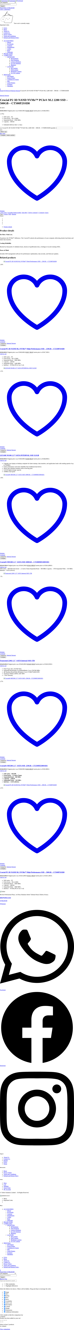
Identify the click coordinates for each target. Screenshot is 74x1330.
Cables (9, 49)
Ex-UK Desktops (16, 63)
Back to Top (3, 1279)
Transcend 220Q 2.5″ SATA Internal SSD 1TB (17, 661)
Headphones (10, 47)
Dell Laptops (14, 70)
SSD (9, 214)
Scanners (9, 84)
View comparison (5, 1329)
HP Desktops (14, 58)
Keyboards (10, 44)
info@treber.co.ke (5, 897)
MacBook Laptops (16, 71)
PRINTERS (7, 74)
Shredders (10, 86)
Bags (8, 50)
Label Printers (11, 83)
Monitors (13, 65)
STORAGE (7, 90)
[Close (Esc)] (6, 1320)
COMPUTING (8, 55)
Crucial (5, 214)
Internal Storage (15, 90)
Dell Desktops (15, 60)
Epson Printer (11, 78)
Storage (14, 214)
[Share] (4, 1320)
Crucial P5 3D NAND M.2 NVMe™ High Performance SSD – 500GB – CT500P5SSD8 (32, 872)
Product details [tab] (8, 227)
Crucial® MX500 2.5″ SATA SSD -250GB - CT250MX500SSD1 (24, 766)
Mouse (9, 42)
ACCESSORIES (8, 41)
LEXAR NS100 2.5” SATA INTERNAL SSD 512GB (19, 455)
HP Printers (10, 76)
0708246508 (3, 900)
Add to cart (3, 131)
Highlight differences (11, 1286)
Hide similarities (10, 1284)
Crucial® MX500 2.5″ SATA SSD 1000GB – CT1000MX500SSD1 (24, 562)
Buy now (2, 133)
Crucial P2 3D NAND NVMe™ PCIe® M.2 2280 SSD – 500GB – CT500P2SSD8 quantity (28, 128)
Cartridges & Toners (13, 79)
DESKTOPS (11, 57)
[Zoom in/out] (0, 1320)
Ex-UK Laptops (15, 73)
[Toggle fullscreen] (2, 1320)
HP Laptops (14, 68)
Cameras (9, 45)
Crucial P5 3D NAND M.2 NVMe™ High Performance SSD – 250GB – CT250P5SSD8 (32, 349)
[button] (3, 354)
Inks (8, 81)
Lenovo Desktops (16, 62)
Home (2, 90)
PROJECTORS (8, 53)
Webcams (10, 52)
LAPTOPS (10, 66)
